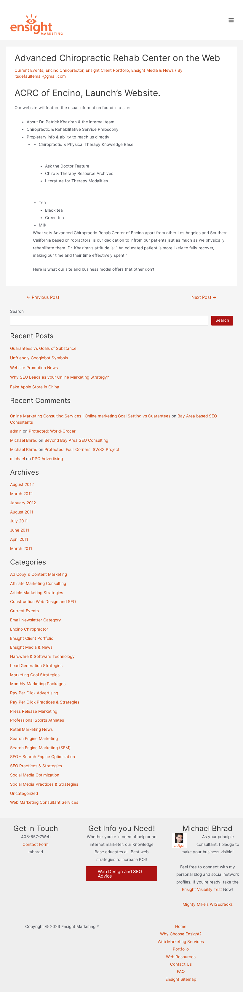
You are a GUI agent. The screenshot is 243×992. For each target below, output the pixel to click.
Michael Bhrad (23, 440)
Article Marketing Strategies (36, 592)
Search (17, 311)
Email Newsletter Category (35, 620)
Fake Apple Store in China (34, 387)
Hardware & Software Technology (42, 656)
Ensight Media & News (152, 70)
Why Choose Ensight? (181, 934)
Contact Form (36, 844)
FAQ (181, 971)
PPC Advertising (47, 458)
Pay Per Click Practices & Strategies (44, 702)
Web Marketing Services (181, 941)
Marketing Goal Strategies (35, 674)
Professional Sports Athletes (37, 720)
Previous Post (42, 297)
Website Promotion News (34, 367)
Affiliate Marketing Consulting (38, 583)
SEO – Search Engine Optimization (42, 756)
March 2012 (21, 493)
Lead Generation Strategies (36, 665)
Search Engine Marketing (34, 738)
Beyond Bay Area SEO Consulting (76, 440)
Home (180, 926)
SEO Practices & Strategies (36, 765)
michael (17, 458)
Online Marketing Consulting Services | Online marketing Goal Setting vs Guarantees (90, 416)
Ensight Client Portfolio (107, 70)
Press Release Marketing (33, 711)
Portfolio (181, 949)
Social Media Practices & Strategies (44, 784)
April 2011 (19, 539)
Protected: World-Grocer (52, 431)
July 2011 (19, 521)
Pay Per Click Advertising (34, 692)
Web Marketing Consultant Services (44, 802)
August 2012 (22, 484)
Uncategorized (24, 793)
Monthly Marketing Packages (37, 683)
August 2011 (21, 512)
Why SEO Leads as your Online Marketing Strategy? (59, 377)
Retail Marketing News (31, 729)
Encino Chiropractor (64, 70)
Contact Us (181, 964)
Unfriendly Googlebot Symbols (39, 357)
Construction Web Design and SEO (43, 601)
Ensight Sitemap (180, 979)
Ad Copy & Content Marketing (38, 574)
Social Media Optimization (34, 775)
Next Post (204, 297)
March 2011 (21, 548)
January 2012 (23, 502)
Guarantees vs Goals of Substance (43, 348)
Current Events (29, 70)
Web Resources (181, 956)
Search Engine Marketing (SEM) (40, 747)
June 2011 (19, 530)
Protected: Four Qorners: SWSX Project (81, 449)
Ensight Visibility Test (202, 889)
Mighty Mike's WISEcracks (208, 904)
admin (16, 431)
